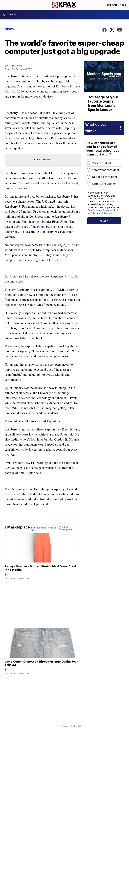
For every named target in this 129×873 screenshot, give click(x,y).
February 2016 (14, 91)
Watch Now (116, 5)
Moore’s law (27, 439)
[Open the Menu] (6, 5)
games (16, 123)
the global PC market (46, 226)
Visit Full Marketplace (65, 528)
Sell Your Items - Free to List (43, 529)
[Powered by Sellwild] (76, 726)
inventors (39, 133)
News (9, 29)
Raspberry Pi (64, 86)
